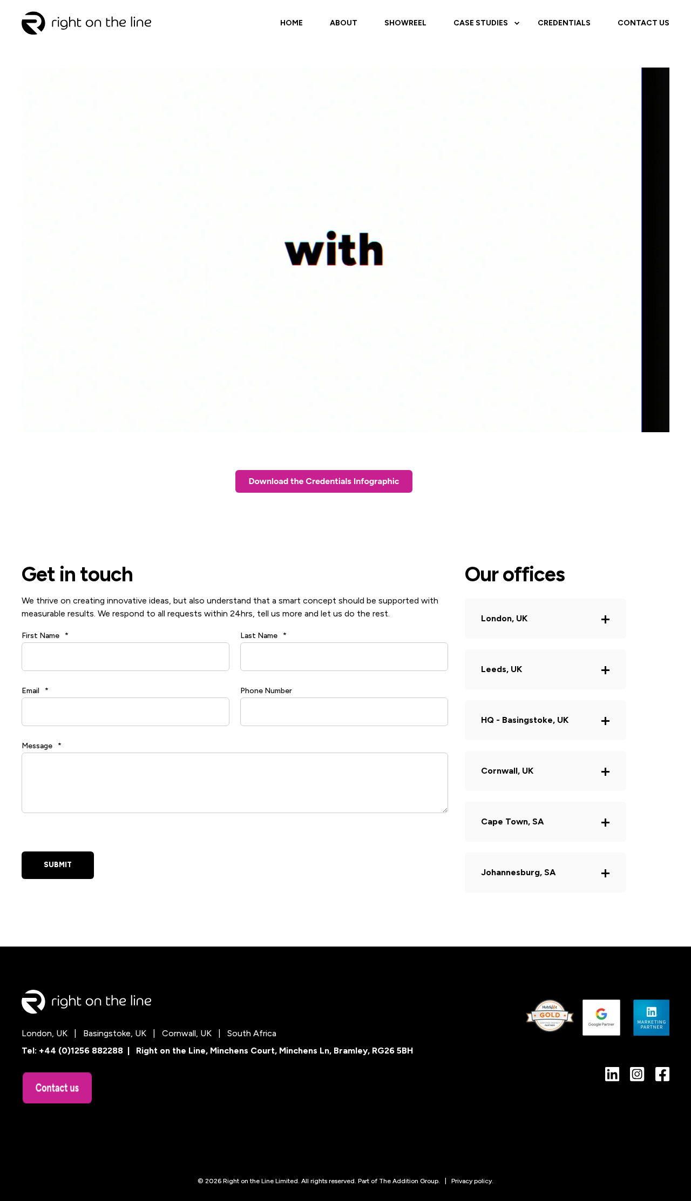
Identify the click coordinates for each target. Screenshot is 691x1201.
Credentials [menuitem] (564, 23)
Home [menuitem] (291, 23)
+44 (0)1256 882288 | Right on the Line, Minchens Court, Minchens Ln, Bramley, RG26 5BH (226, 1050)
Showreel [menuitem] (405, 23)
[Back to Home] (86, 22)
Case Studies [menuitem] (480, 23)
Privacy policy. (472, 1181)
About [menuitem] (343, 23)
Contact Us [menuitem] (643, 23)
